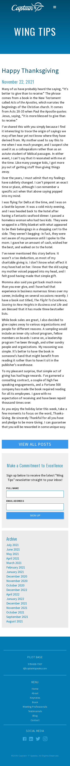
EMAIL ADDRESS (15, 501)
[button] (54, 7)
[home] (27, 7)
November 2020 (16, 581)
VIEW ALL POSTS (35, 444)
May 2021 (12, 554)
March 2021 (14, 563)
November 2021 (16, 608)
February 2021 (15, 567)
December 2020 (16, 576)
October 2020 (15, 585)
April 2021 (12, 558)
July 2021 (12, 545)
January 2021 (15, 572)
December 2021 (16, 603)
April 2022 (12, 594)
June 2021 (13, 549)
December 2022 (16, 590)
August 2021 (14, 621)
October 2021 (15, 612)
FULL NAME (12, 488)
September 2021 (17, 617)
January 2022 (15, 599)
